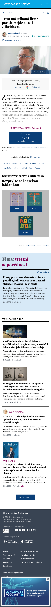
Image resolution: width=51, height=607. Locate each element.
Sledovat (18, 87)
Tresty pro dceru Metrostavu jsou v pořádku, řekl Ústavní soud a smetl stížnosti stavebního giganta (24, 280)
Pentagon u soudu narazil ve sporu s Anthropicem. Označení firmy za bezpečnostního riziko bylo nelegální (23, 387)
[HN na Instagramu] (23, 530)
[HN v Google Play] (11, 541)
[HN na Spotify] (31, 530)
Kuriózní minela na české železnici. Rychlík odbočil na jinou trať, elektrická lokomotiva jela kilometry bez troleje (25, 345)
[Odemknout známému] (48, 13)
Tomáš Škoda (41, 72)
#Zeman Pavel (30, 163)
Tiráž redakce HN (9, 555)
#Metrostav (27, 168)
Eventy (5, 576)
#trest (16, 168)
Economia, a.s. (18, 517)
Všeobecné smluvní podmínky (31, 562)
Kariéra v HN (7, 562)
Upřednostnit (35, 87)
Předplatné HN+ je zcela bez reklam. (37, 246)
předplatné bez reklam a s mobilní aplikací (29, 148)
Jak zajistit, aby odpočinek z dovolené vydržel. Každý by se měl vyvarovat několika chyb (24, 420)
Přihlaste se (35, 157)
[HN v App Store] (27, 541)
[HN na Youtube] (34, 530)
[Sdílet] (43, 13)
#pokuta (7, 168)
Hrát (16, 209)
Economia (6, 559)
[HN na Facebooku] (20, 530)
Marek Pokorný (14, 33)
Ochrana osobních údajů (29, 551)
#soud (37, 168)
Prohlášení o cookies (28, 555)
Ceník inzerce (7, 566)
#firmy (41, 163)
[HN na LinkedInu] (27, 530)
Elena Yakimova (16, 412)
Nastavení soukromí (28, 559)
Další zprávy (25, 497)
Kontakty (6, 551)
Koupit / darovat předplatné (13, 572)
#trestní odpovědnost (13, 163)
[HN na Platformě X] (16, 530)
